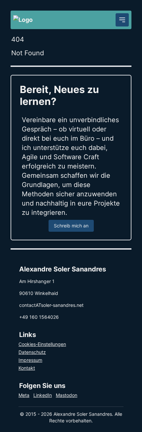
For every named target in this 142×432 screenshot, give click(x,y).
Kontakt (26, 368)
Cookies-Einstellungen (42, 344)
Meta (23, 395)
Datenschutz (32, 352)
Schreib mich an (71, 225)
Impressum (30, 360)
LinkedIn (42, 395)
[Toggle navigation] (122, 19)
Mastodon (66, 395)
